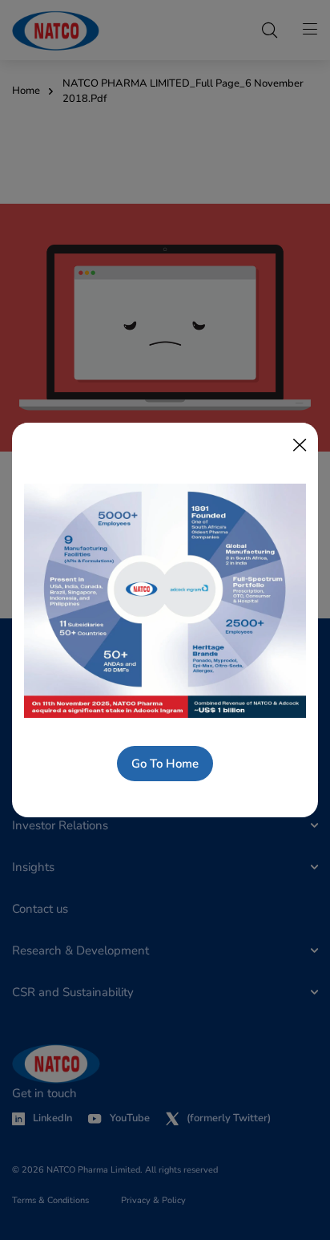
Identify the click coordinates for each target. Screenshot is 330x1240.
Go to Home (165, 764)
